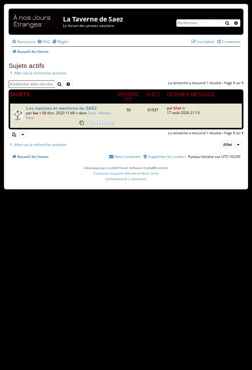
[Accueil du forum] (36, 20)
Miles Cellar (150, 173)
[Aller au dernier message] (184, 108)
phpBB (111, 168)
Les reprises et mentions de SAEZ (61, 108)
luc (35, 113)
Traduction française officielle (115, 173)
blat (177, 108)
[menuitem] (43, 41)
